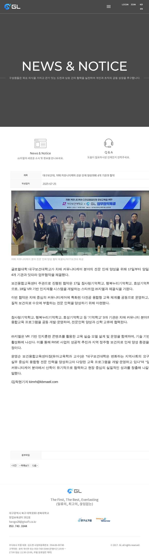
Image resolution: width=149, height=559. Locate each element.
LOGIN (125, 4)
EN (141, 9)
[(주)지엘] (12, 7)
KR (141, 4)
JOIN (133, 4)
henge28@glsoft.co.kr (22, 522)
